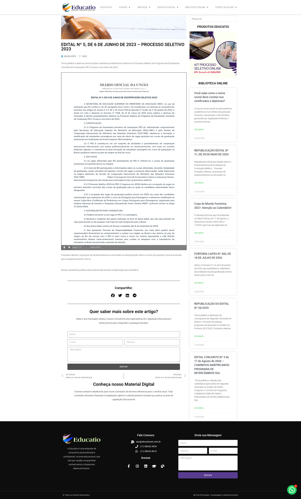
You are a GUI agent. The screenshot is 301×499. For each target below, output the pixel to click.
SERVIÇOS (142, 7)
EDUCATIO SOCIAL (166, 7)
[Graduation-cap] (154, 466)
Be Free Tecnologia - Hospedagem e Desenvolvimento (215, 495)
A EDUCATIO (106, 7)
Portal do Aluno (224, 7)
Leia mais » (199, 129)
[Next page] (69, 247)
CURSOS (123, 7)
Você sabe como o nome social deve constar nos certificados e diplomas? (209, 97)
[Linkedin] (145, 466)
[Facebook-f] (128, 466)
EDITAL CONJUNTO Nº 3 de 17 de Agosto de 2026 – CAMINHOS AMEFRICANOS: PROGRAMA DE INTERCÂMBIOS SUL (212, 365)
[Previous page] (64, 247)
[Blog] (162, 466)
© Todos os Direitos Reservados (76, 495)
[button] (113, 295)
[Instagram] (137, 466)
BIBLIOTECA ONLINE (195, 7)
